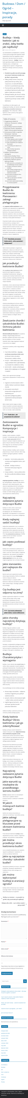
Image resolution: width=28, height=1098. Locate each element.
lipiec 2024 (4, 1040)
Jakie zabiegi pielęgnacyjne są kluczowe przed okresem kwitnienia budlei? (14, 171)
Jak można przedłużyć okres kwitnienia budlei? (14, 175)
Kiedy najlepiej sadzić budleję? (15, 139)
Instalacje (3, 1077)
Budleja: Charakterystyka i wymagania (12, 153)
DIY (2, 1069)
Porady (3, 1082)
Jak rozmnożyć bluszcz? (7, 1012)
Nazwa (3, 942)
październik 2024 (5, 1033)
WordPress (4, 1095)
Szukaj (25, 981)
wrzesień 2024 (4, 1035)
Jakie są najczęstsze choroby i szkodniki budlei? (14, 178)
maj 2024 (3, 1045)
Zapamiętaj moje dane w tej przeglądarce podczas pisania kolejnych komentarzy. (12, 967)
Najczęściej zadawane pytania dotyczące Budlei (13, 136)
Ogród (4, 34)
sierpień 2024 (4, 1038)
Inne (2, 1074)
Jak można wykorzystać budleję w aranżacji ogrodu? (15, 181)
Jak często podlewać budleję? (14, 141)
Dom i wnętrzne (5, 1072)
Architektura (4, 1064)
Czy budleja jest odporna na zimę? (14, 146)
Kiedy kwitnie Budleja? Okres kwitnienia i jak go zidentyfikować (13, 156)
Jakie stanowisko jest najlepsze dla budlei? (15, 143)
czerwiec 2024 (4, 1043)
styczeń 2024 (4, 1055)
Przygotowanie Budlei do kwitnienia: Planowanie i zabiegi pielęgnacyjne (13, 123)
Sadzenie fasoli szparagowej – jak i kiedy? (11, 1008)
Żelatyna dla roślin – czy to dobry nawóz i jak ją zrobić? (13, 904)
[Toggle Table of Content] (22, 119)
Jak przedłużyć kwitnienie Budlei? (13, 126)
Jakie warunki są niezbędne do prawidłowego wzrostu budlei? (15, 163)
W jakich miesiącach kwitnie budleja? (14, 167)
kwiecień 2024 (4, 1048)
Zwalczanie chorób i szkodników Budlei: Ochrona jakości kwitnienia (14, 129)
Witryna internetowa (7, 956)
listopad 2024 (4, 1031)
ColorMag (19, 1093)
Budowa (3, 1067)
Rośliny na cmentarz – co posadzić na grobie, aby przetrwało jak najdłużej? (13, 898)
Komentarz (4, 921)
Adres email (5, 949)
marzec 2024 (4, 1050)
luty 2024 (3, 1053)
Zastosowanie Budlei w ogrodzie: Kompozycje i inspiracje (13, 133)
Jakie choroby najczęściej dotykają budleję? (13, 149)
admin (14, 50)
